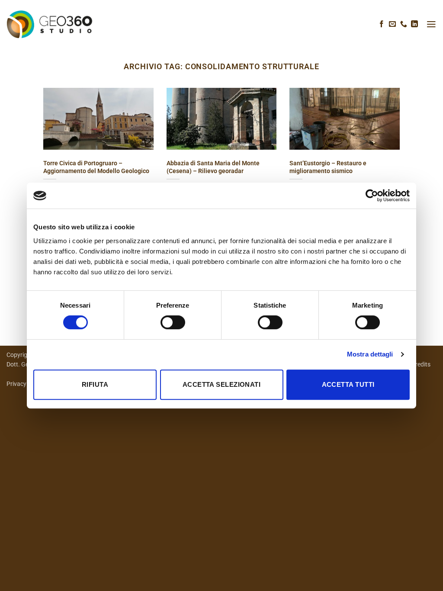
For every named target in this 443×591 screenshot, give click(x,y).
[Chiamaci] (403, 24)
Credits (420, 364)
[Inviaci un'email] (392, 24)
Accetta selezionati (222, 384)
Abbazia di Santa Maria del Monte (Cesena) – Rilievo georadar (213, 167)
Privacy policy (25, 383)
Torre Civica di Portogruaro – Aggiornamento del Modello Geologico (96, 167)
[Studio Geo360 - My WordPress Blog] (49, 24)
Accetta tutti (348, 384)
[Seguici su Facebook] (381, 24)
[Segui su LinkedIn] (414, 24)
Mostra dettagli (370, 354)
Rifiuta (95, 384)
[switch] (173, 322)
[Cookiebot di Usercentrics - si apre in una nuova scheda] (372, 195)
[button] (431, 24)
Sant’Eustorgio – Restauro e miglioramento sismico (327, 167)
